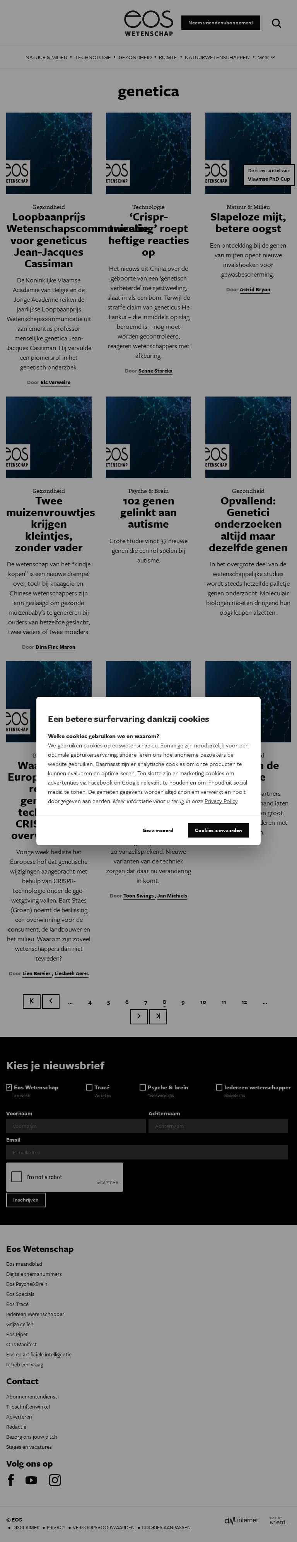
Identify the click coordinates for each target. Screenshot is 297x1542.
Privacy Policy (221, 801)
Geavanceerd (158, 830)
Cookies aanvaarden (218, 830)
